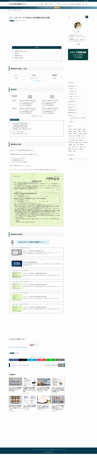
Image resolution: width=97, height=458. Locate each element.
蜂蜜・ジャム (82, 146)
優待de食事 (73, 112)
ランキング (73, 104)
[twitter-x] (84, 1)
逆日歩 (72, 98)
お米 (73, 135)
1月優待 (70, 129)
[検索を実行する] (86, 17)
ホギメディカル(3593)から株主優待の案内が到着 (34, 273)
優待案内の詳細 (18, 55)
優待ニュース (74, 96)
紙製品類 (82, 144)
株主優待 (73, 86)
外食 (80, 142)
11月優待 (80, 133)
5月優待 (70, 131)
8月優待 (83, 131)
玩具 (78, 144)
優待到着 (11, 20)
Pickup (70, 135)
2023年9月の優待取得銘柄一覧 (30, 262)
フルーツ (83, 138)
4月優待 (83, 129)
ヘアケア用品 (71, 140)
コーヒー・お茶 (72, 138)
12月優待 (85, 133)
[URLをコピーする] (60, 360)
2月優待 (74, 129)
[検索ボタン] (86, 4)
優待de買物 (73, 109)
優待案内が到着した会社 (20, 51)
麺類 (74, 151)
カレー (83, 135)
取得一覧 (73, 88)
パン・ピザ (78, 138)
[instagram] (85, 1)
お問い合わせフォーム (54, 449)
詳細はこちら (57, 7)
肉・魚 (70, 146)
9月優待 (17, 20)
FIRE (71, 115)
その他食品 (78, 135)
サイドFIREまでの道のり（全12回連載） (78, 118)
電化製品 (81, 148)
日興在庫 (73, 101)
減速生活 (72, 121)
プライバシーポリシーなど (37, 449)
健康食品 (81, 140)
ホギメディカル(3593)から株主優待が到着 (33, 250)
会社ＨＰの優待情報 (37, 80)
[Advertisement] (37, 33)
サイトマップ (62, 449)
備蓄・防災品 (71, 142)
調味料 (70, 148)
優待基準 (17, 53)
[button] (13, 360)
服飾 (74, 144)
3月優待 (79, 129)
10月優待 (75, 133)
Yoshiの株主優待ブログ (17, 4)
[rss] (87, 1)
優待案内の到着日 (19, 57)
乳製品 (76, 140)
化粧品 (76, 142)
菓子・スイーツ (76, 146)
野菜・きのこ (75, 148)
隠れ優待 (73, 93)
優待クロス (73, 107)
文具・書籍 (85, 142)
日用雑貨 (70, 144)
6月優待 (74, 131)
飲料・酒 (70, 151)
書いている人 (46, 449)
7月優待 (79, 131)
